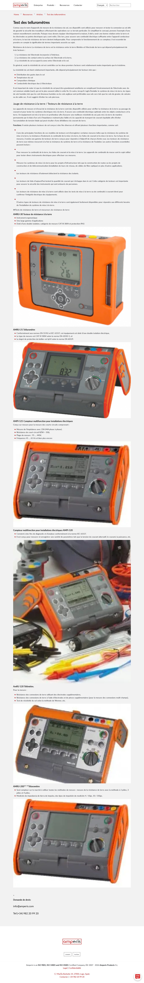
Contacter (64, 977)
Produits (50, 5)
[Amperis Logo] (72, 941)
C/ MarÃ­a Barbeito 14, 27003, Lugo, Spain (72, 974)
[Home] (20, 5)
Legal (65, 968)
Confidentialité (75, 968)
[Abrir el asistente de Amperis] (137, 976)
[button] (67, 954)
